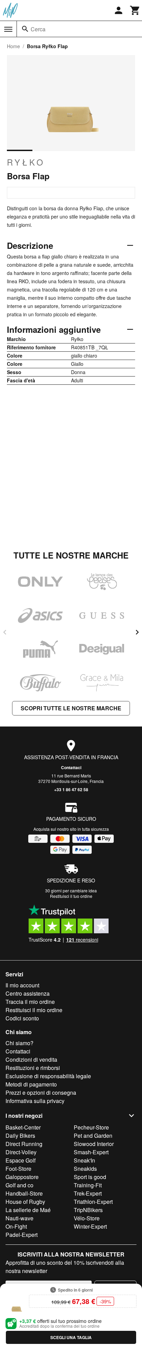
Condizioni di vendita (31, 1059)
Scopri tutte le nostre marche (71, 708)
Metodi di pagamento (31, 1084)
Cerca (38, 29)
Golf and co (19, 1185)
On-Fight (16, 1226)
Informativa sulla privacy (35, 1101)
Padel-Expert (22, 1235)
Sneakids (85, 1169)
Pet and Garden (93, 1135)
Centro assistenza (28, 993)
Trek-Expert (88, 1193)
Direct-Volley (21, 1152)
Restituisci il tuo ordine (71, 896)
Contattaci (71, 767)
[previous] (5, 632)
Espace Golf (21, 1160)
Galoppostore (22, 1177)
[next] (137, 632)
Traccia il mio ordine (30, 1002)
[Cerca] (25, 29)
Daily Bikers (20, 1135)
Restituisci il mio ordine (34, 1010)
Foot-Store (18, 1169)
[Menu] (8, 29)
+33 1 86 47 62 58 (71, 789)
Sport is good (90, 1177)
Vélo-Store (87, 1218)
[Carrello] (135, 10)
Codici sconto (22, 1018)
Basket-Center (23, 1127)
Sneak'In (84, 1160)
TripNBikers (88, 1210)
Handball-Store (24, 1193)
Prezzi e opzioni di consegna (41, 1092)
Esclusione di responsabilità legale (48, 1076)
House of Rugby (25, 1202)
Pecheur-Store (91, 1127)
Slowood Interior (94, 1144)
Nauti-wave (19, 1218)
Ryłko (26, 162)
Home (13, 46)
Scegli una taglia (71, 1337)
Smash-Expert (91, 1152)
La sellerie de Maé (28, 1210)
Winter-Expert (90, 1226)
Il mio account (22, 985)
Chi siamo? (19, 1043)
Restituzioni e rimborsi (33, 1068)
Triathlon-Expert (93, 1202)
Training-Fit (88, 1185)
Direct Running (24, 1144)
